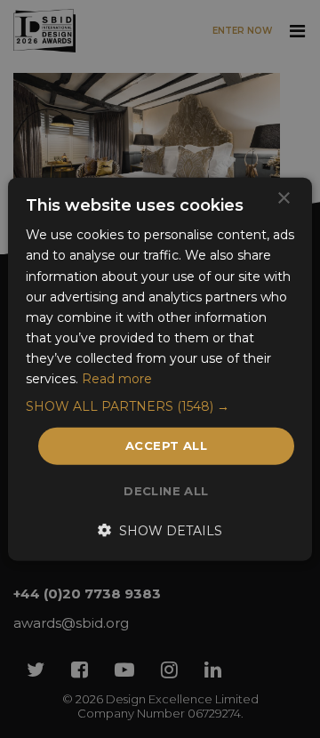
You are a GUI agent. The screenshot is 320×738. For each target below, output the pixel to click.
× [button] (283, 198)
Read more (117, 379)
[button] (160, 406)
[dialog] (160, 369)
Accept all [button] (166, 445)
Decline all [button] (166, 490)
